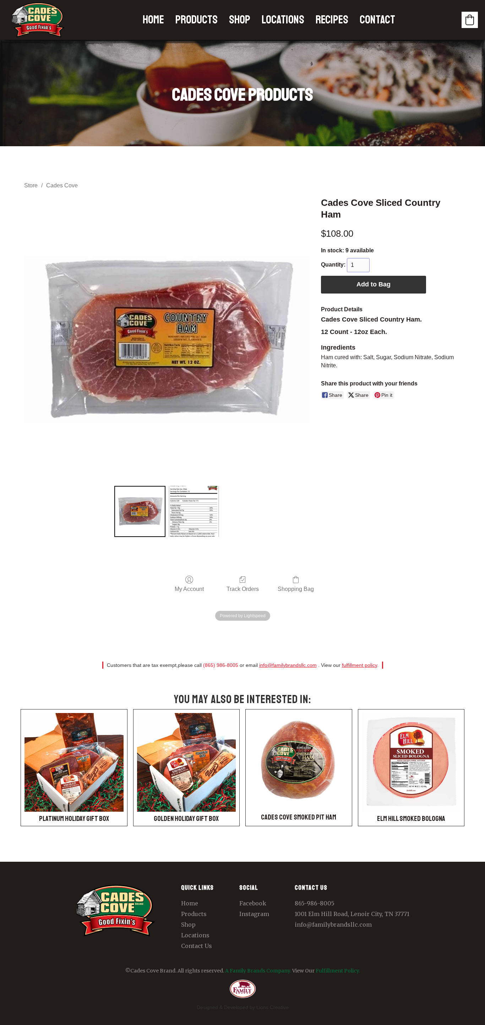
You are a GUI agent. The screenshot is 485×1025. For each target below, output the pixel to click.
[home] (38, 20)
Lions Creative (272, 1007)
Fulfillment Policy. (338, 971)
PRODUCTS (196, 20)
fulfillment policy (359, 665)
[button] (470, 20)
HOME (153, 20)
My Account (189, 589)
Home (189, 903)
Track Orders (243, 589)
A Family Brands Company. (258, 971)
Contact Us (196, 945)
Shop (188, 924)
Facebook (252, 903)
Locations (195, 935)
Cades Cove (62, 185)
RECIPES (332, 20)
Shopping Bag (296, 589)
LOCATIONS (283, 20)
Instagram (254, 913)
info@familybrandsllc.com (288, 665)
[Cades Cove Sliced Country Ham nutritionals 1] (193, 511)
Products (194, 913)
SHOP (239, 20)
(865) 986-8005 (220, 665)
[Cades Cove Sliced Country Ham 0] (139, 511)
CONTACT (377, 20)
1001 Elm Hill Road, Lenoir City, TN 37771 (352, 913)
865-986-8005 (314, 903)
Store (31, 185)
